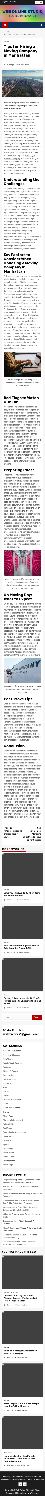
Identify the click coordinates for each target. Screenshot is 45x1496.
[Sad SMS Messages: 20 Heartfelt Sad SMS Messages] (22, 1327)
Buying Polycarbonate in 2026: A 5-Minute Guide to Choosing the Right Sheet (22, 1001)
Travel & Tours (9, 1157)
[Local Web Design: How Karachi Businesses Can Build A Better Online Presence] (22, 1432)
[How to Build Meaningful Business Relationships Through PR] (22, 922)
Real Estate (7, 1128)
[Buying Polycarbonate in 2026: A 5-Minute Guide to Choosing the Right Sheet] (22, 974)
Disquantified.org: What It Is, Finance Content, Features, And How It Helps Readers (20, 1298)
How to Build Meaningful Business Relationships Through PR (21, 946)
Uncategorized (9, 1161)
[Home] (4, 25)
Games (6, 1091)
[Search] (41, 25)
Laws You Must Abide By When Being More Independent (22, 894)
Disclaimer (6, 1479)
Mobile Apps (8, 1116)
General (6, 1096)
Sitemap (6, 1476)
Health (5, 1104)
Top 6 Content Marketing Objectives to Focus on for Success (32, 834)
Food (5, 1087)
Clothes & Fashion (10, 1071)
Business (7, 41)
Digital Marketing (9, 1079)
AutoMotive (8, 1059)
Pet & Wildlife (8, 1124)
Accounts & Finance (11, 1055)
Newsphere (21, 1493)
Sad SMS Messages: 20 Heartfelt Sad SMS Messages (20, 1352)
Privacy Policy (18, 1479)
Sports (6, 1144)
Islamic (6, 1112)
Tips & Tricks (8, 1153)
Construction (8, 1075)
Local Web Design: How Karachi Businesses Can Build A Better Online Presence (19, 1459)
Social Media (8, 1136)
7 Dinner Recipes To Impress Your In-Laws (13, 832)
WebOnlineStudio (23, 65)
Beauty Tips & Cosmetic (13, 1063)
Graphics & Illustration (12, 1100)
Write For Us (17, 1476)
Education (7, 1083)
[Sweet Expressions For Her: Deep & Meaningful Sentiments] (22, 1380)
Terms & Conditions (35, 1479)
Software (7, 1140)
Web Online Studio (22, 11)
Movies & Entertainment (13, 1120)
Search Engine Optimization (14, 1132)
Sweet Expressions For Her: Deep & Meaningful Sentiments (21, 1404)
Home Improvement (11, 1108)
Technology (8, 1148)
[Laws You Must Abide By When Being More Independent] (22, 869)
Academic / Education (12, 1051)
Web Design (8, 1165)
